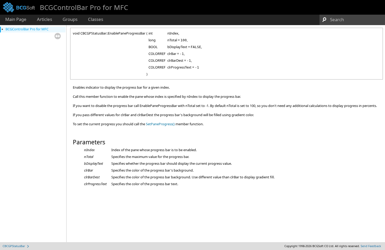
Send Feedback (371, 246)
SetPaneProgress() (160, 124)
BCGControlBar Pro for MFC (27, 29)
